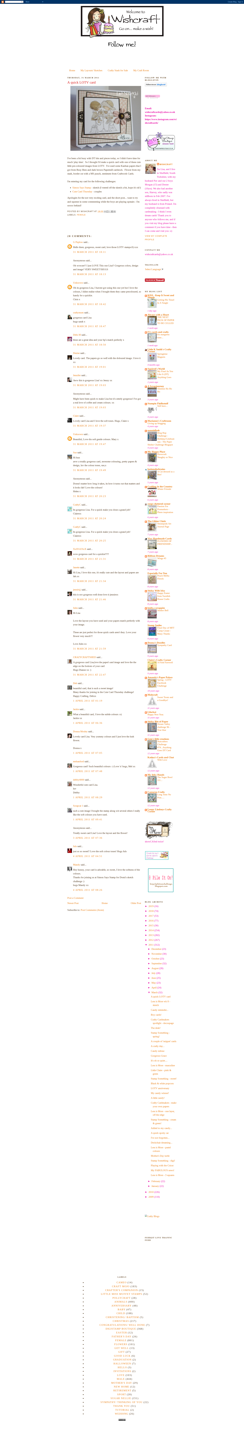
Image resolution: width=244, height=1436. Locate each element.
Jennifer (77, 375)
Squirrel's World (156, 368)
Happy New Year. (156, 714)
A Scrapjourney (156, 386)
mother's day (121, 1383)
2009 (151, 1197)
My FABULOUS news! (162, 1170)
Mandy (76, 864)
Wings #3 (161, 558)
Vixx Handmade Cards (160, 538)
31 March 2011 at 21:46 (89, 599)
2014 (151, 930)
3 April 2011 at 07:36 (87, 838)
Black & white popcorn (162, 1083)
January (155, 1186)
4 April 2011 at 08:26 (87, 890)
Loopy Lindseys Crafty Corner (160, 810)
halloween (122, 1363)
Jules (75, 608)
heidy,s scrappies (156, 608)
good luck (122, 1355)
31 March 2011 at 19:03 (89, 385)
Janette (76, 567)
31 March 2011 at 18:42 (89, 304)
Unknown (78, 282)
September (156, 963)
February (156, 1181)
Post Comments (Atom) (92, 910)
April (154, 987)
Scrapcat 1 (78, 805)
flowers (120, 1344)
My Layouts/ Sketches (91, 70)
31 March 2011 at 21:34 (89, 581)
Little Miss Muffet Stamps (121, 1294)
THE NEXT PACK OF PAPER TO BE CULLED (165, 320)
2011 (151, 944)
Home (72, 70)
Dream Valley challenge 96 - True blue (163, 727)
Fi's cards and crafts (158, 332)
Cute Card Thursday (82, 191)
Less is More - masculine (163, 1065)
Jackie (76, 709)
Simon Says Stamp (81, 187)
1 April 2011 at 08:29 (87, 797)
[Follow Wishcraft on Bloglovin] (156, 85)
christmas (121, 1321)
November (156, 953)
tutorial (122, 1410)
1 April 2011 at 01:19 (87, 700)
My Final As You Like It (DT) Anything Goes (165, 374)
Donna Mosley (80, 731)
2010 (151, 1192)
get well (122, 1348)
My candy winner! (160, 1093)
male (121, 1379)
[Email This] (105, 211)
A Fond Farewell (165, 662)
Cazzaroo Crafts (156, 792)
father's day (121, 1336)
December (156, 949)
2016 (151, 920)
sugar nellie (121, 1398)
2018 (151, 911)
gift (121, 1352)
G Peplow (78, 242)
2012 (151, 940)
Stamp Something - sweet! (164, 1078)
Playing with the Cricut (162, 1165)
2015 (151, 925)
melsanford (78, 761)
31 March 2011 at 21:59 (89, 648)
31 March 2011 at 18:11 (89, 252)
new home (121, 1386)
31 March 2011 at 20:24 (89, 518)
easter (121, 1332)
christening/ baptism (122, 1317)
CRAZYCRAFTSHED (84, 657)
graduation (122, 1359)
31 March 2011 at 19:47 (89, 444)
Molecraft (153, 694)
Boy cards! (156, 1014)
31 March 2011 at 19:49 (89, 470)
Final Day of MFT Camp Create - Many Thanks (165, 631)
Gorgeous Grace (159, 1055)
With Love (162, 760)
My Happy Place (156, 451)
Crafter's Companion (121, 1290)
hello (122, 1367)
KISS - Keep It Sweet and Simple (161, 296)
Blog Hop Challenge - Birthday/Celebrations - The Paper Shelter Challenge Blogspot (161, 439)
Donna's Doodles (156, 642)
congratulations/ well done (122, 1325)
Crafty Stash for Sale (118, 70)
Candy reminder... (159, 1010)
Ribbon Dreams (156, 556)
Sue (75, 452)
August (155, 968)
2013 (151, 935)
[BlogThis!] (107, 211)
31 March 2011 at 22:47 (89, 674)
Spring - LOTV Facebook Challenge (164, 683)
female (81, 215)
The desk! (156, 1028)
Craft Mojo (121, 1286)
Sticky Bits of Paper (158, 721)
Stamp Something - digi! (163, 1160)
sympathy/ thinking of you (122, 1402)
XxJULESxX (79, 549)
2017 (151, 915)
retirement (122, 1390)
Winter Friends (164, 489)
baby (122, 1309)
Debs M (77, 334)
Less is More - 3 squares (162, 1175)
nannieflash (154, 430)
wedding (121, 1413)
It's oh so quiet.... (159, 1060)
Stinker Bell (162, 610)
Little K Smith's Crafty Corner (159, 350)
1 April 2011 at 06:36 (87, 723)
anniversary (121, 1305)
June (154, 978)
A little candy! (158, 1098)
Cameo (122, 1282)
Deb (75, 683)
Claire (76, 415)
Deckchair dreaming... (161, 1142)
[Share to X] (110, 211)
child (121, 1313)
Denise (76, 353)
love (121, 1375)
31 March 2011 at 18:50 (89, 344)
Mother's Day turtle (160, 1155)
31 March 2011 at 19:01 (89, 367)
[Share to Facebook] (112, 211)
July (153, 973)
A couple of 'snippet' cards (163, 1041)
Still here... (162, 406)
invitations (122, 1371)
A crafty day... (158, 1046)
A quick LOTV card (81, 82)
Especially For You (157, 573)
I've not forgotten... (160, 1137)
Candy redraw (158, 1051)
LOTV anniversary (160, 1088)
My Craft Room (141, 70)
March (154, 992)
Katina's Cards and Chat (161, 757)
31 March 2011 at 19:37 (89, 425)
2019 (151, 906)
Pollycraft (121, 1298)
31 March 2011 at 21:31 (89, 559)
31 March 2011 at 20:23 (89, 496)
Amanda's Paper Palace (160, 677)
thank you (121, 1406)
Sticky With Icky (156, 590)
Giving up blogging (157, 423)
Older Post (136, 903)
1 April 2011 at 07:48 (87, 771)
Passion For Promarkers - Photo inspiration (165, 509)
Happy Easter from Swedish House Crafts (163, 596)
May (154, 982)
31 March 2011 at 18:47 (89, 326)
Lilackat (152, 712)
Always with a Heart (158, 314)
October (155, 958)
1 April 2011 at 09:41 (87, 819)
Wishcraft (166, 164)
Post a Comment (75, 898)
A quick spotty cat (160, 1133)
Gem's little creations (158, 739)
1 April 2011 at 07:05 (87, 753)
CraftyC (77, 504)
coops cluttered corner (159, 503)
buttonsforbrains (156, 469)
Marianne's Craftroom (159, 421)
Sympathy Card (164, 645)
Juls (75, 846)
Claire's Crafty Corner (159, 660)
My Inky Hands (156, 774)
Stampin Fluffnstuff (158, 403)
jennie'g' (77, 589)
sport (121, 1394)
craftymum (78, 312)
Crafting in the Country (160, 486)
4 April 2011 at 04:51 (87, 856)
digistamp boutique (121, 1328)
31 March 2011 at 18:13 (89, 274)
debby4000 (78, 779)
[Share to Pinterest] (114, 211)
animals (120, 1301)
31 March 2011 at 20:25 (89, 540)
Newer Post (73, 903)
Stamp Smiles (155, 625)
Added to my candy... (161, 1128)
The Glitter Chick (157, 521)
